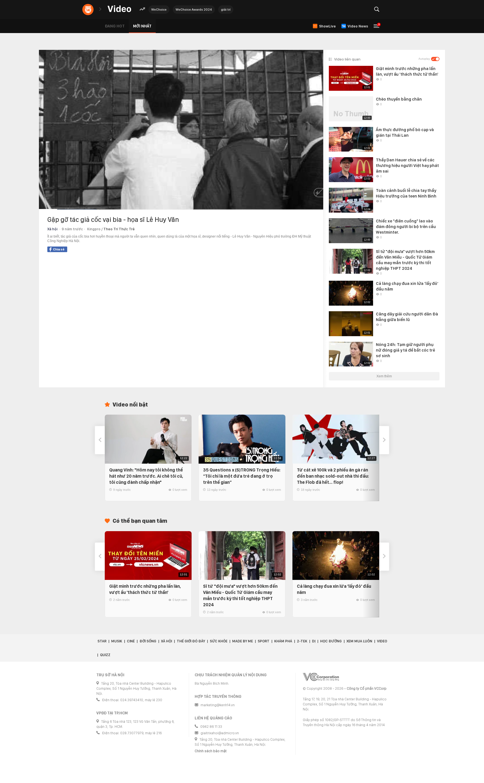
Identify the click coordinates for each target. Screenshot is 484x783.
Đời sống (147, 641)
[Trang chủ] (119, 9)
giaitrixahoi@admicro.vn (220, 733)
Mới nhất (142, 26)
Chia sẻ (58, 249)
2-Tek (302, 641)
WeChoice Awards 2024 (194, 9)
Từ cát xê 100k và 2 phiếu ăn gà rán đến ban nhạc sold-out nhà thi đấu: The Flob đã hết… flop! (333, 476)
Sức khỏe (218, 641)
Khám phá (283, 641)
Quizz (105, 655)
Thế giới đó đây (191, 641)
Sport (263, 641)
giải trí (226, 9)
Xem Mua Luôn (359, 641)
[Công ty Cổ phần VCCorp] (321, 677)
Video (382, 641)
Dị (313, 641)
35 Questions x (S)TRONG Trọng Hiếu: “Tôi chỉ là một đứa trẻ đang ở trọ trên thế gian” (241, 476)
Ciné (131, 641)
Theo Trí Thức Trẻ (119, 229)
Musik (116, 641)
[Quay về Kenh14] (88, 9)
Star (101, 641)
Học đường (331, 641)
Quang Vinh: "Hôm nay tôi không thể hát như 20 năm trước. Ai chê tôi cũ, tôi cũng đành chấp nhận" (146, 476)
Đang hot (115, 26)
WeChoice (159, 9)
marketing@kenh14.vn (218, 705)
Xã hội (52, 229)
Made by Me (242, 641)
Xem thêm (384, 376)
